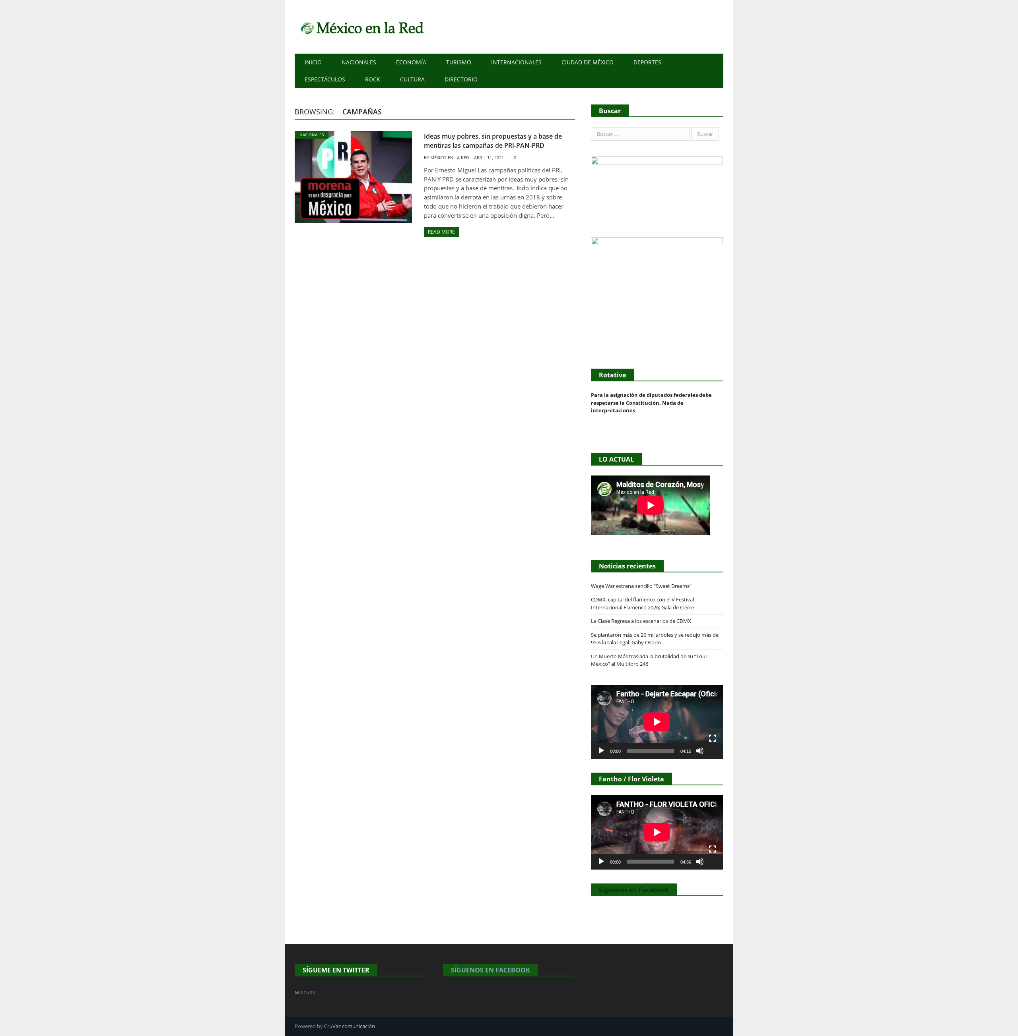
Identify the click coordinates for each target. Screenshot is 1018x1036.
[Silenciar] (700, 751)
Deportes (647, 62)
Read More (441, 231)
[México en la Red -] (361, 27)
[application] (657, 722)
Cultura (412, 79)
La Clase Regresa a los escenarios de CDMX (641, 620)
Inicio (313, 62)
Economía (411, 62)
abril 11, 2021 (489, 157)
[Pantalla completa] (713, 738)
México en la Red (449, 157)
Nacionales (359, 62)
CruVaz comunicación (349, 1026)
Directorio (461, 79)
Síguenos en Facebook (634, 889)
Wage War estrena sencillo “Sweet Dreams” (641, 586)
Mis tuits (305, 992)
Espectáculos (325, 79)
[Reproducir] (601, 751)
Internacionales (516, 62)
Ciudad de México (587, 62)
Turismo (458, 62)
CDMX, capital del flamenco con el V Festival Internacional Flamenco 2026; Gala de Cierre (642, 603)
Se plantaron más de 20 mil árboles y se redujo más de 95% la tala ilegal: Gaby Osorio (655, 638)
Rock (372, 79)
